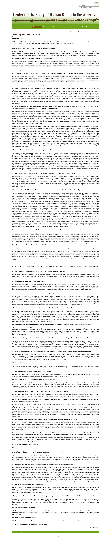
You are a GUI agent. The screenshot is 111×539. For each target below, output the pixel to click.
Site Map (48, 536)
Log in (96, 2)
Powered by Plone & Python (55, 533)
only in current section (86, 7)
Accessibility (55, 536)
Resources (56, 27)
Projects (35, 27)
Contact (75, 27)
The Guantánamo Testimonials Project (38, 31)
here (97, 527)
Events (64, 27)
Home (15, 27)
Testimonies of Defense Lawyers (64, 31)
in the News (85, 27)
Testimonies (52, 31)
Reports (45, 27)
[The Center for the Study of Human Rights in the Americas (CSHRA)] (55, 17)
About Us (25, 27)
